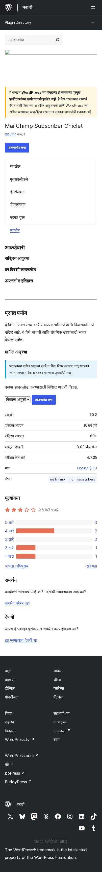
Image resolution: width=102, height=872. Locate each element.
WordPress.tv (19, 739)
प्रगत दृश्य (17, 217)
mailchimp (57, 479)
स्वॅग (56, 739)
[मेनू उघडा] (94, 7)
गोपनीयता (12, 697)
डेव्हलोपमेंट (18, 204)
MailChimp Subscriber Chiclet (44, 126)
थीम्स (57, 679)
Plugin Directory (18, 22)
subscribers (86, 479)
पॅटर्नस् (58, 697)
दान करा (62, 730)
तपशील (15, 166)
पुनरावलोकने (19, 179)
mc (71, 479)
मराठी (21, 804)
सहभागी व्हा (61, 713)
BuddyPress (18, 781)
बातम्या (10, 679)
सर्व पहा (91, 566)
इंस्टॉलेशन (17, 191)
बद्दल (8, 670)
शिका (8, 713)
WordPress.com (22, 755)
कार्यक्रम (59, 721)
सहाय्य (9, 721)
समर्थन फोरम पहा (17, 603)
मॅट (9, 764)
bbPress (15, 773)
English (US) (87, 468)
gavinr (10, 133)
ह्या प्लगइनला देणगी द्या (21, 640)
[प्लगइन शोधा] (57, 40)
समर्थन (15, 230)
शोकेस (58, 670)
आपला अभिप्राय (16, 566)
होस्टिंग (10, 688)
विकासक (11, 730)
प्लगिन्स (58, 688)
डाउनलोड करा (17, 147)
